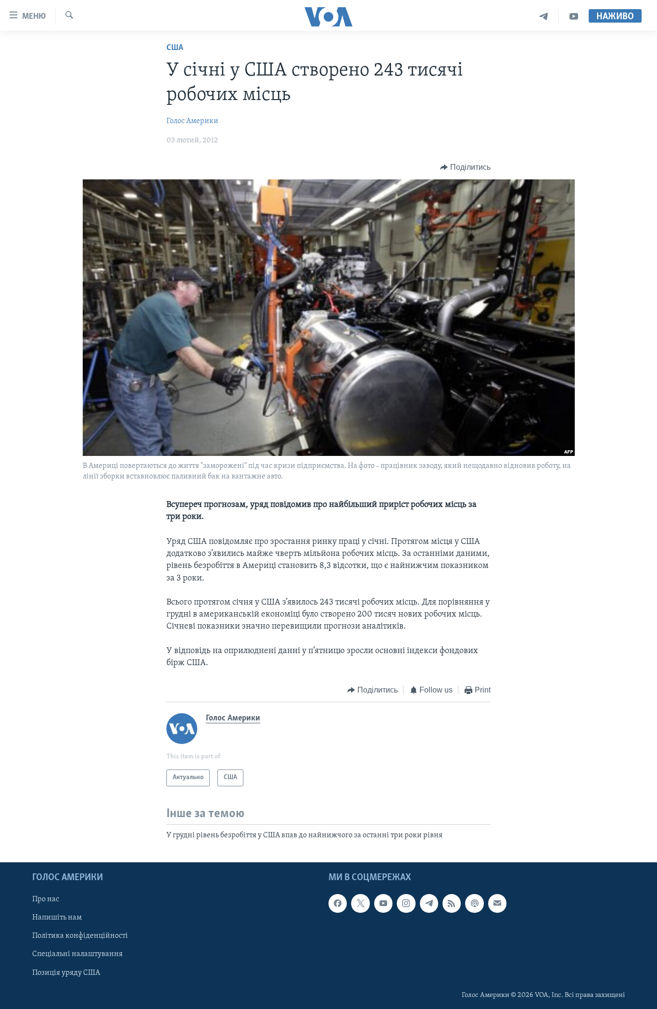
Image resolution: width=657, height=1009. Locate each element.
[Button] (465, 167)
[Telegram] (544, 16)
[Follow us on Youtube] (383, 903)
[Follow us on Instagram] (406, 903)
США (174, 48)
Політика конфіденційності (80, 936)
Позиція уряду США (66, 973)
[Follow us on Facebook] (337, 903)
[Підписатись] (497, 903)
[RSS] (451, 903)
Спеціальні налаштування (77, 954)
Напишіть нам (57, 917)
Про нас (45, 899)
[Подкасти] (474, 903)
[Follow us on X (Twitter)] (360, 903)
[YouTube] (574, 16)
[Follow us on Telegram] (429, 903)
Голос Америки (192, 121)
